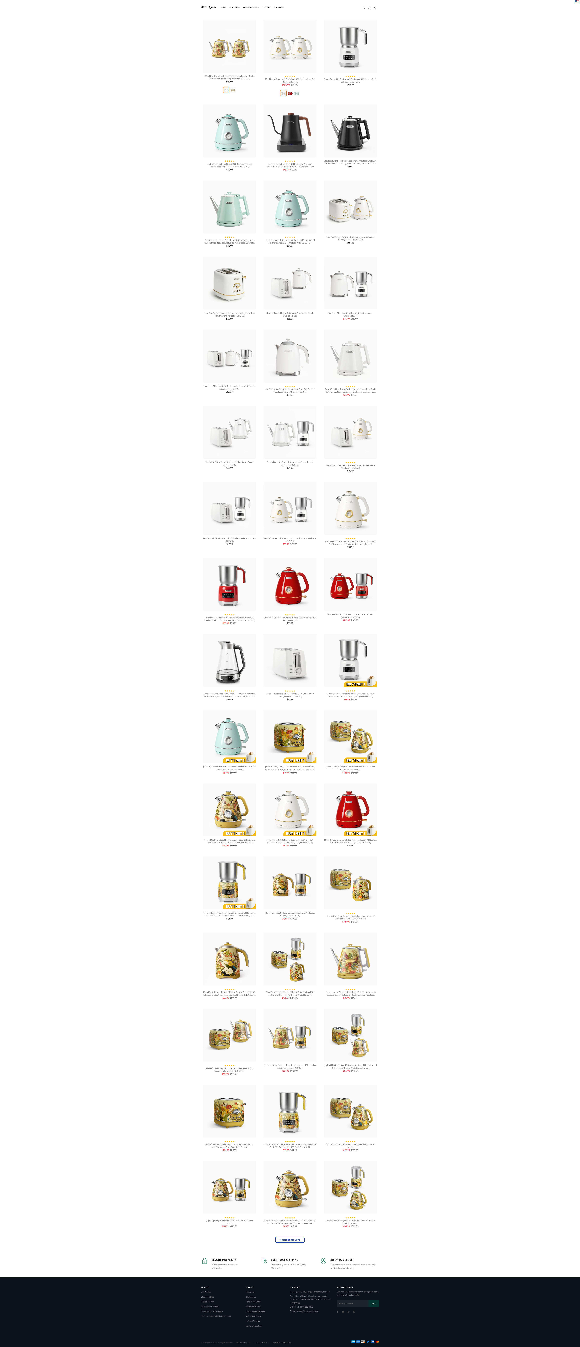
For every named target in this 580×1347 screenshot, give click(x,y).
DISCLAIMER (261, 1343)
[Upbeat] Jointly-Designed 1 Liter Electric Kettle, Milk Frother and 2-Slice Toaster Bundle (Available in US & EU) (350, 1066)
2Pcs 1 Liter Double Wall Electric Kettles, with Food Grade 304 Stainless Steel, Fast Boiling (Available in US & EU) (229, 77)
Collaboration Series (209, 1307)
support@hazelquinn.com (307, 1311)
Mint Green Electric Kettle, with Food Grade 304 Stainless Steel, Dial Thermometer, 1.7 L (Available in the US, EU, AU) (290, 241)
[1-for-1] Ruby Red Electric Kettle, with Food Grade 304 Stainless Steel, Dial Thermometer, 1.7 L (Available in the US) (350, 841)
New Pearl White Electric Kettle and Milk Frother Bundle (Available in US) (350, 314)
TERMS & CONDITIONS (282, 1343)
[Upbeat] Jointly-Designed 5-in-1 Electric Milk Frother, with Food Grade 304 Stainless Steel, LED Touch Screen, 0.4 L (290, 1145)
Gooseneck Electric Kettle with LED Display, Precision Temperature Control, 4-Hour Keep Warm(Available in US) (290, 165)
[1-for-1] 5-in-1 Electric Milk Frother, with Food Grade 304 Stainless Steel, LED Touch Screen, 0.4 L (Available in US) (350, 695)
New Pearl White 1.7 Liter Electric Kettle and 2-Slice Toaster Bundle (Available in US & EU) (350, 238)
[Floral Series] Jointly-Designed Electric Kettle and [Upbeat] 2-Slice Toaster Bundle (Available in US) (350, 917)
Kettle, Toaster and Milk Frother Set (216, 1316)
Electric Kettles (207, 1297)
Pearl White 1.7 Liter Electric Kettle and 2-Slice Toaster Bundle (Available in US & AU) (350, 466)
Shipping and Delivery (255, 1311)
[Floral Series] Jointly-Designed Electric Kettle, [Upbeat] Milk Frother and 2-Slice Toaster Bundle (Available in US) (289, 993)
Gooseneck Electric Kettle (212, 1311)
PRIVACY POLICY (243, 1343)
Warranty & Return (254, 1316)
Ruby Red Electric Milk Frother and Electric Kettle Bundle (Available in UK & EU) (350, 615)
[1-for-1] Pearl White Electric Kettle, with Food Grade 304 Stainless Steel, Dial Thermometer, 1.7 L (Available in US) (290, 841)
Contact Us (251, 1297)
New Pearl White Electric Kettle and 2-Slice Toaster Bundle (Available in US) (290, 314)
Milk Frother (206, 1292)
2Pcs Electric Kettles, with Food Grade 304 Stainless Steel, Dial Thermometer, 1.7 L (290, 80)
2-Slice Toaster (207, 1302)
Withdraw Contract (254, 1326)
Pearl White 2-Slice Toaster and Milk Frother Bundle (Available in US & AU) (229, 539)
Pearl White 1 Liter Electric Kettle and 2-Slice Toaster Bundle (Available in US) (229, 463)
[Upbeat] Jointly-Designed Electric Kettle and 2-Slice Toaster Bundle (350, 1145)
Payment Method (253, 1307)
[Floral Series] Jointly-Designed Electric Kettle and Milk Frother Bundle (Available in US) (290, 914)
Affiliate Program (253, 1321)
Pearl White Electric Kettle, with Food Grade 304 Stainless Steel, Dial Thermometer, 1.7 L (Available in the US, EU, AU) (350, 542)
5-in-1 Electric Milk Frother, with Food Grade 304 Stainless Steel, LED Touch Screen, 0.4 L (350, 80)
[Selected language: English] (577, 1)
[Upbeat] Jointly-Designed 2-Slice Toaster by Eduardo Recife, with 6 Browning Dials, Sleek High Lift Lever (229, 1145)
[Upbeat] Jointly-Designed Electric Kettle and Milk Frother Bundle (229, 1221)
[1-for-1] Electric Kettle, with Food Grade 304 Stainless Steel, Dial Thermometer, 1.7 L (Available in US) (229, 768)
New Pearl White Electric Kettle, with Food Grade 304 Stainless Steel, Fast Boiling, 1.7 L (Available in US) (290, 390)
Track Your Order (253, 1302)
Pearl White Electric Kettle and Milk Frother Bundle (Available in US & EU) (290, 539)
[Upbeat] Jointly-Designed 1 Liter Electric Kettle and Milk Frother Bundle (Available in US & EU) (290, 1066)
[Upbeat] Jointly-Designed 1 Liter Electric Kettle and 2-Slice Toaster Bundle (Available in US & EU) (229, 1069)
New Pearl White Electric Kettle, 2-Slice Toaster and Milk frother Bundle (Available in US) (229, 387)
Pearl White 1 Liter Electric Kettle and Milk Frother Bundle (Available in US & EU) (290, 463)
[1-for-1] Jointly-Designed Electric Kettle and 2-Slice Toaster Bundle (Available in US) (350, 768)
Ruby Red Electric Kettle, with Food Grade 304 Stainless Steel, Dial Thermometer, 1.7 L (290, 619)
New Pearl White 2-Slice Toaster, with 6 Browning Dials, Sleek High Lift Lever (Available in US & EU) (230, 314)
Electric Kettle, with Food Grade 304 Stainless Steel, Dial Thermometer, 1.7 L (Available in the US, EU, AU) (229, 165)
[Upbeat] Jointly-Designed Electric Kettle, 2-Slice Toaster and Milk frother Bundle (350, 1221)
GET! (374, 1304)
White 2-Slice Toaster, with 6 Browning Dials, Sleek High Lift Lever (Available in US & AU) (290, 695)
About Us (250, 1292)
